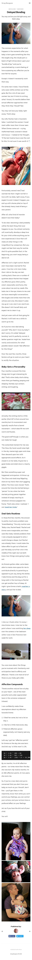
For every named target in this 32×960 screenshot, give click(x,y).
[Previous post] (3, 931)
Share (13, 936)
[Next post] (29, 931)
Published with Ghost (16, 949)
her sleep (26, 628)
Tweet (21, 936)
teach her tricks (11, 507)
